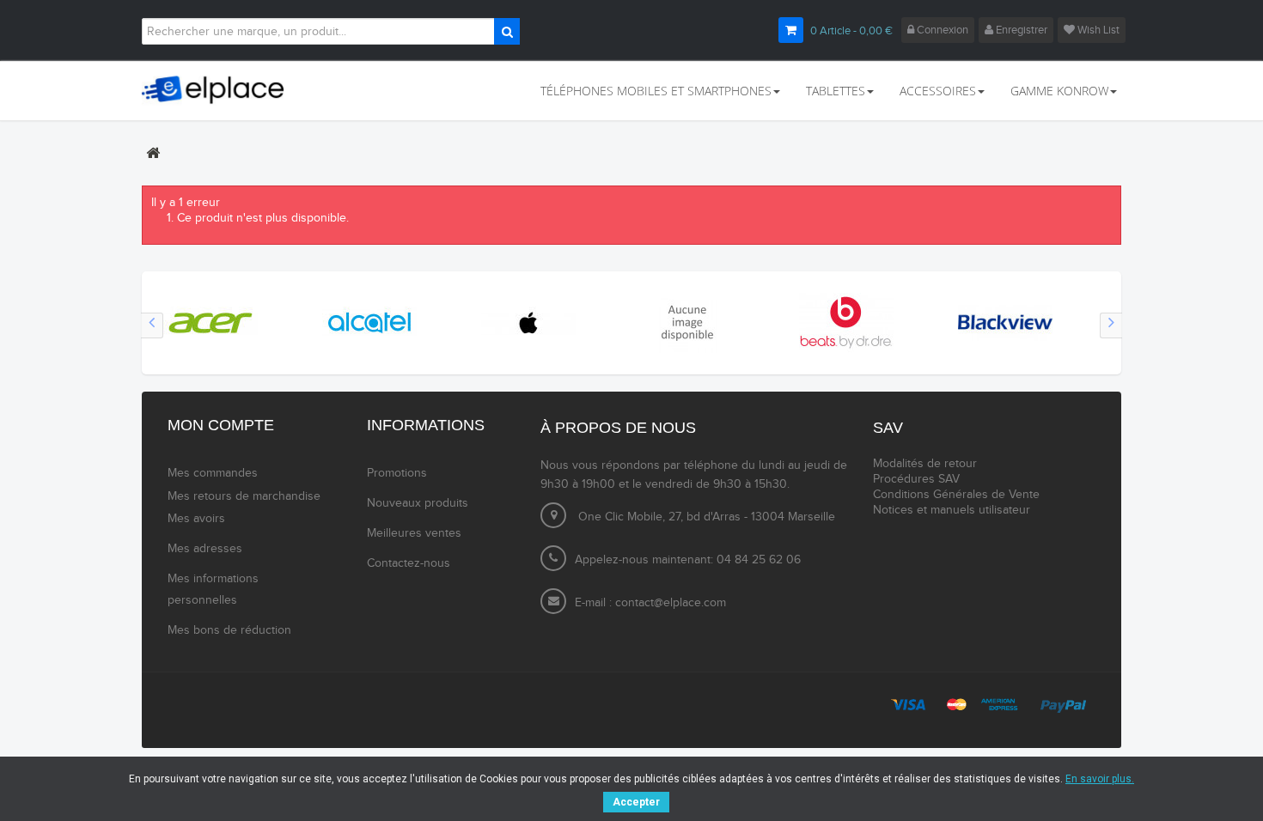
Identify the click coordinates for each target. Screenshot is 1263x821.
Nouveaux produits (417, 503)
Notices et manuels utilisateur (951, 510)
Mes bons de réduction (229, 630)
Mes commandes (213, 473)
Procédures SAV (916, 479)
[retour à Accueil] (153, 152)
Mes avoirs (196, 519)
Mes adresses (205, 549)
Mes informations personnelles (213, 589)
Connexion (941, 30)
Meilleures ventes (414, 533)
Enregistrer (1020, 30)
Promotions (397, 473)
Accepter (636, 802)
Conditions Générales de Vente (956, 495)
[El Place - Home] (220, 90)
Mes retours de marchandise (244, 496)
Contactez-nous (408, 563)
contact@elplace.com (670, 603)
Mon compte (221, 425)
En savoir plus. (1099, 779)
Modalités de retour (925, 464)
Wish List (1097, 30)
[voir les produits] (210, 322)
